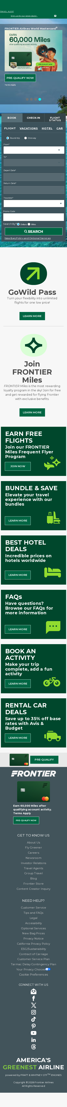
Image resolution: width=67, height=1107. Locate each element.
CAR (59, 128)
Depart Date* (10, 170)
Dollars (24, 224)
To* (5, 157)
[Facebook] (33, 998)
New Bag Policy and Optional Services (28, 238)
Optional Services (33, 928)
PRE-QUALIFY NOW (20, 78)
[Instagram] (33, 1012)
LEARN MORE (18, 520)
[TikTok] (33, 1019)
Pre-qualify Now (26, 820)
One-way (32, 138)
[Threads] (33, 1047)
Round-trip (15, 138)
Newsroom (33, 858)
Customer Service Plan (33, 959)
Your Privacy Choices (31, 969)
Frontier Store (33, 883)
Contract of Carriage (33, 954)
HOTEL (47, 128)
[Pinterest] (33, 1026)
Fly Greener (33, 847)
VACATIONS (29, 128)
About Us (33, 842)
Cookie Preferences (33, 974)
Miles (33, 224)
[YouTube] (33, 1033)
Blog (33, 878)
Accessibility (33, 923)
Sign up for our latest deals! (24, 16)
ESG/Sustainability (33, 949)
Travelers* (8, 198)
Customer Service (33, 907)
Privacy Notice (33, 938)
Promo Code (9, 211)
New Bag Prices (33, 933)
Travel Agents (33, 868)
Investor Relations (33, 863)
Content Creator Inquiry (34, 888)
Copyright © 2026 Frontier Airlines (33, 1082)
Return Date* (10, 183)
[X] (33, 1005)
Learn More (32, 316)
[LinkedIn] (33, 1040)
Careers (33, 852)
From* (7, 144)
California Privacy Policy (33, 943)
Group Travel (33, 873)
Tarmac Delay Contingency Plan (33, 964)
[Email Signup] (33, 991)
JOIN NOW (18, 466)
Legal (33, 918)
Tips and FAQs (33, 912)
